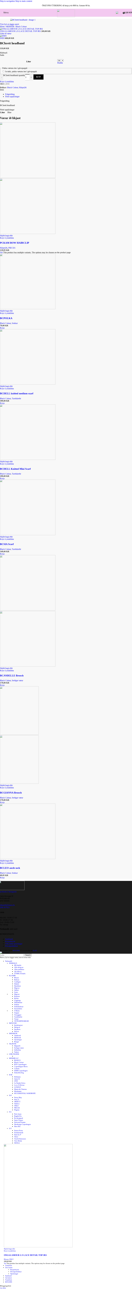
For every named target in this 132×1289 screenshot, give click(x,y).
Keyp (38, 77)
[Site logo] (66, 16)
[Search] (117, 12)
